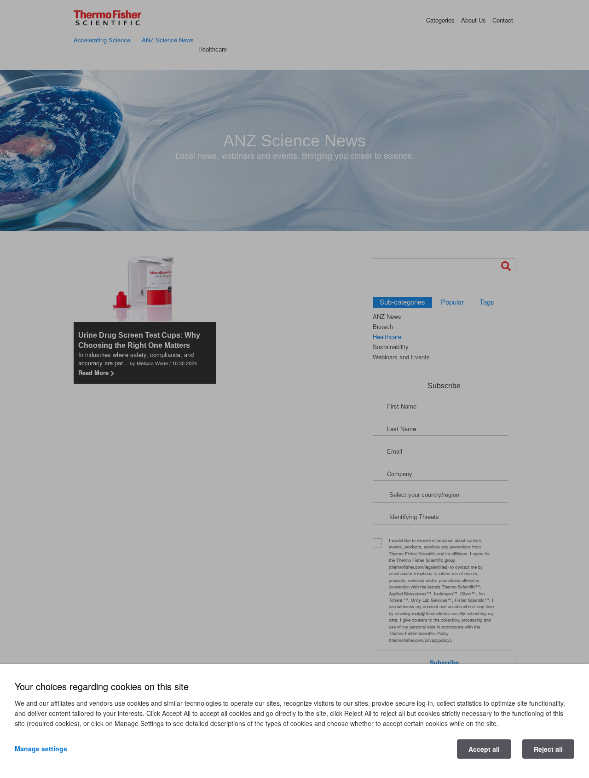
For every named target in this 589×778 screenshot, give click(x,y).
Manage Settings (41, 748)
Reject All (548, 749)
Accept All (484, 749)
